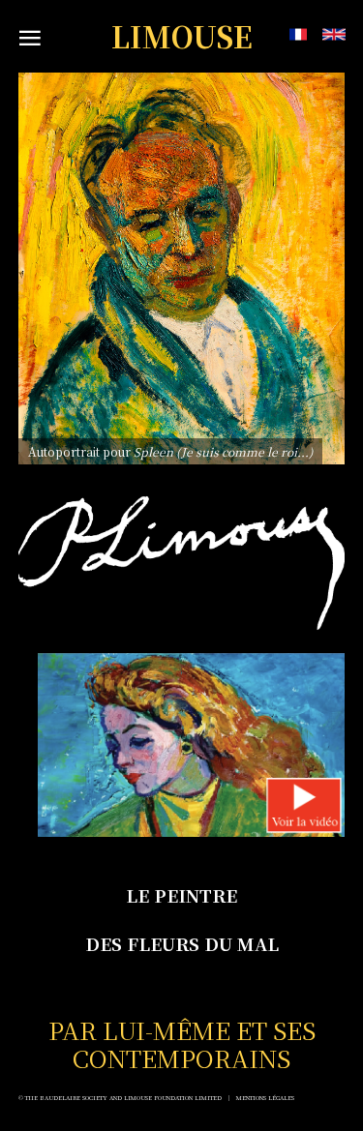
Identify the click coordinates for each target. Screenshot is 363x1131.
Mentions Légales (265, 1097)
